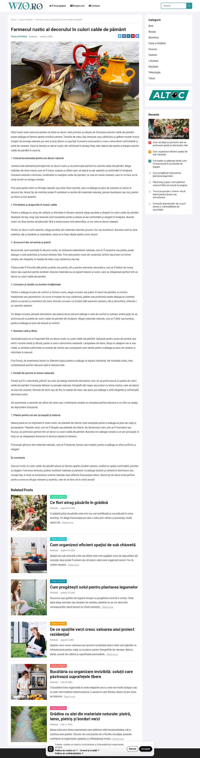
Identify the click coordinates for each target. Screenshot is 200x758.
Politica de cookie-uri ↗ (66, 750)
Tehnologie (154, 72)
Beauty (152, 31)
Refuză (132, 748)
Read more (67, 522)
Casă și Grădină (26, 20)
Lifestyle (153, 60)
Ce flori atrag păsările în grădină (79, 502)
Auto (150, 25)
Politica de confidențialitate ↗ (69, 753)
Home (13, 20)
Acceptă (145, 748)
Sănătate (153, 66)
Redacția (33, 36)
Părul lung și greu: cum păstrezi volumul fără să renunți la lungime (170, 184)
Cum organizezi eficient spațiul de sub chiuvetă (93, 544)
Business (153, 37)
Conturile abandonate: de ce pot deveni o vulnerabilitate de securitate (169, 206)
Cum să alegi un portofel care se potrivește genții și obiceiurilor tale (170, 144)
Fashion (152, 54)
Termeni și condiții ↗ (90, 750)
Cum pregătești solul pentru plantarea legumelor (94, 587)
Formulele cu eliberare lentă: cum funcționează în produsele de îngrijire (170, 163)
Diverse (152, 49)
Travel (151, 78)
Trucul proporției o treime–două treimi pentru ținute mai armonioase (169, 194)
